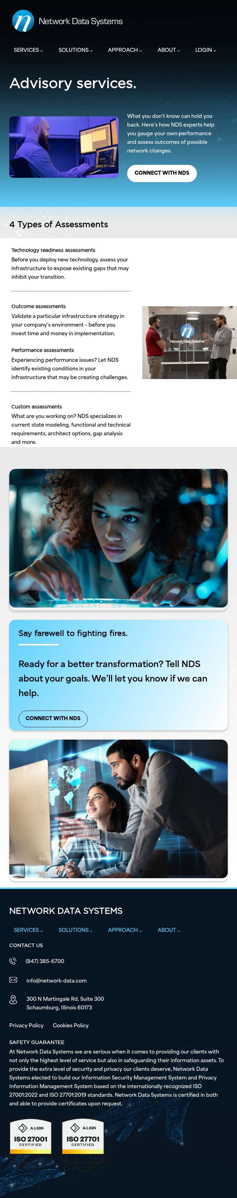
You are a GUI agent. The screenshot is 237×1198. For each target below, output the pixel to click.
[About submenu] (178, 50)
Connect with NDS (162, 173)
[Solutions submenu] (91, 50)
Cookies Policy (71, 1026)
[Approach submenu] (140, 50)
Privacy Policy (26, 1026)
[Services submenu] (41, 50)
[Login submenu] (214, 50)
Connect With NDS (53, 718)
